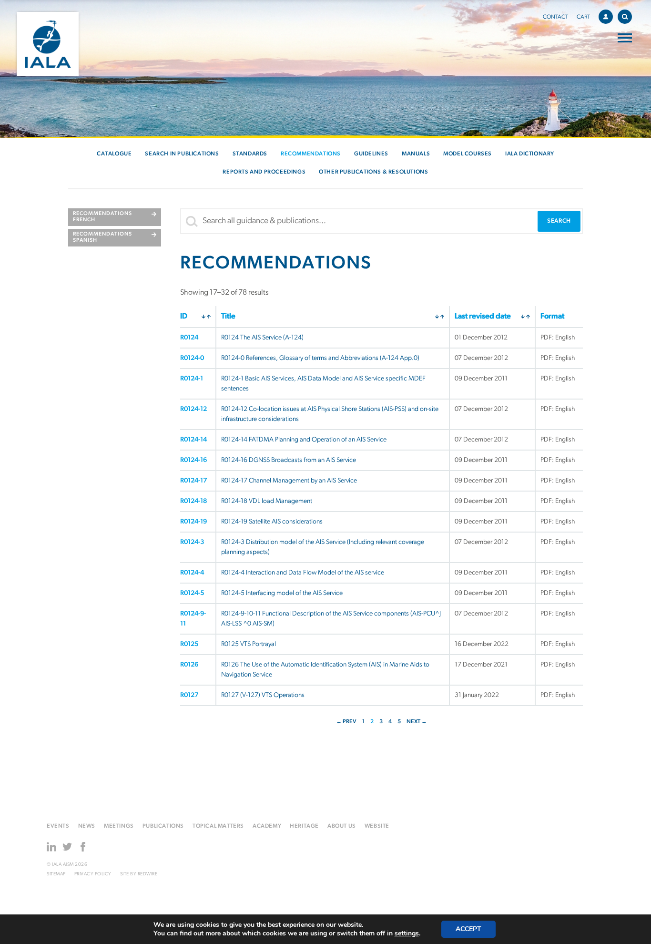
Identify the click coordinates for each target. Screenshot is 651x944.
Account (606, 17)
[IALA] (48, 44)
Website (377, 826)
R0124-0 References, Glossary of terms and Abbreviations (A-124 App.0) (320, 358)
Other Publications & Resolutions (373, 172)
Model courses (467, 154)
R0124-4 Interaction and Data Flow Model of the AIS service (302, 572)
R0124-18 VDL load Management (266, 501)
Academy (267, 826)
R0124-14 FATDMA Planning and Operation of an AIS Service (304, 439)
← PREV (346, 722)
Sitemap (56, 874)
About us (341, 826)
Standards (250, 154)
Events (58, 826)
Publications (163, 826)
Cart (583, 17)
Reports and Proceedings (264, 172)
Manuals (416, 154)
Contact (555, 17)
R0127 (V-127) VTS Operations (263, 695)
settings (407, 933)
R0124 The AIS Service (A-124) (262, 337)
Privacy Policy (93, 874)
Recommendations (311, 154)
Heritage (304, 826)
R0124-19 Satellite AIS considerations (272, 521)
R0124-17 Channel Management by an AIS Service (289, 480)
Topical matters (218, 826)
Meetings (119, 826)
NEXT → (417, 722)
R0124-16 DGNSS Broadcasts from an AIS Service (288, 460)
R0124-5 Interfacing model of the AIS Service (282, 593)
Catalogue (114, 154)
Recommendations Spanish (102, 237)
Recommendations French (102, 217)
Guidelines (371, 154)
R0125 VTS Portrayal (248, 644)
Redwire (148, 874)
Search (625, 17)
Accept (468, 929)
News (86, 826)
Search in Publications (182, 154)
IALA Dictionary (529, 154)
